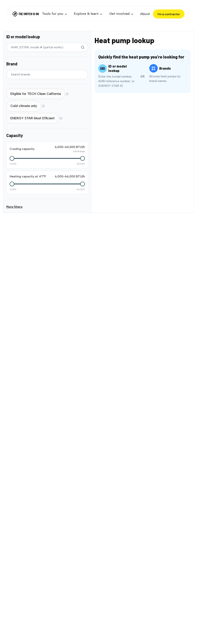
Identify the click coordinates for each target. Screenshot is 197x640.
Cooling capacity (22, 149)
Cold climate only (23, 106)
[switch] (35, 94)
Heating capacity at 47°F (28, 176)
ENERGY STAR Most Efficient (32, 118)
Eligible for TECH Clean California (35, 94)
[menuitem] (55, 14)
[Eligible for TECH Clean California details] (67, 93)
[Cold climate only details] (43, 106)
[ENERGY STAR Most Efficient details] (61, 118)
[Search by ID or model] (83, 47)
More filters (14, 206)
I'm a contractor (169, 14)
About (145, 14)
